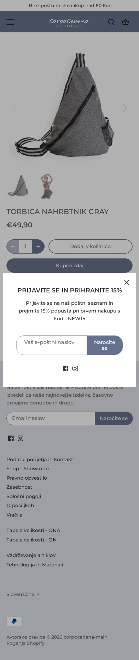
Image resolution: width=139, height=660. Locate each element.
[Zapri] (127, 282)
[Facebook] (65, 368)
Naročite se (104, 345)
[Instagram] (75, 368)
